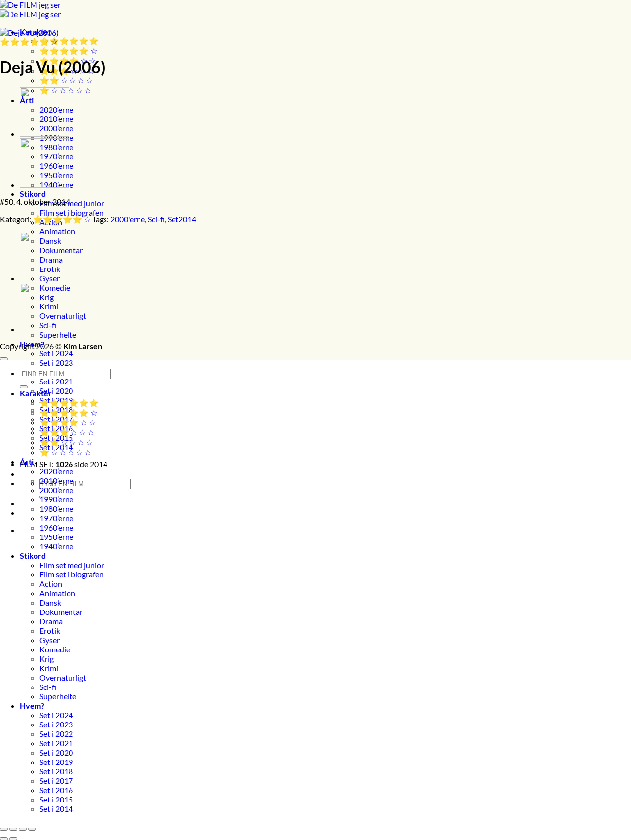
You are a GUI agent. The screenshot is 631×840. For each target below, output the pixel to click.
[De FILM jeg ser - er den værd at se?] (30, 9)
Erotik (49, 630)
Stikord (33, 193)
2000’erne (56, 490)
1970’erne (56, 518)
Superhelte (57, 334)
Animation (57, 231)
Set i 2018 (56, 771)
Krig (46, 658)
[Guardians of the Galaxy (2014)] (44, 184)
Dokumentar (61, 611)
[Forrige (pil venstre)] (4, 838)
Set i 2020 (56, 390)
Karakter (36, 393)
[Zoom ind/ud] (4, 829)
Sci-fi (156, 219)
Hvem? (32, 705)
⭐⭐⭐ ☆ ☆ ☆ (66, 432)
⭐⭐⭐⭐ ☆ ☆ (67, 422)
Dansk (50, 602)
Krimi (48, 668)
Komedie (54, 649)
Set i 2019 (56, 761)
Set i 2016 (56, 790)
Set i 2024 (56, 353)
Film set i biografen (71, 212)
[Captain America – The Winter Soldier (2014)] (44, 133)
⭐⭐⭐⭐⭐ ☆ (68, 50)
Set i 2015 (56, 799)
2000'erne (127, 219)
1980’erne (56, 508)
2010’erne (56, 480)
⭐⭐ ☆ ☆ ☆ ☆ (66, 80)
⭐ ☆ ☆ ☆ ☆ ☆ (65, 452)
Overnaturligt (62, 677)
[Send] (24, 386)
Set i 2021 (56, 381)
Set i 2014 (56, 808)
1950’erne (56, 536)
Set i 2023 (56, 362)
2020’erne (56, 471)
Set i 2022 (56, 733)
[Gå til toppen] (4, 358)
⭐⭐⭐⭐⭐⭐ (69, 40)
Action (50, 583)
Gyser (49, 640)
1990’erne (56, 499)
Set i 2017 (56, 780)
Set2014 (182, 219)
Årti (27, 461)
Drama (51, 621)
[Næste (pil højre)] (13, 838)
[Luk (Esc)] (32, 829)
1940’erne (56, 546)
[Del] (23, 829)
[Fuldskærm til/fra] (13, 829)
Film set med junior (71, 203)
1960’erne (56, 527)
